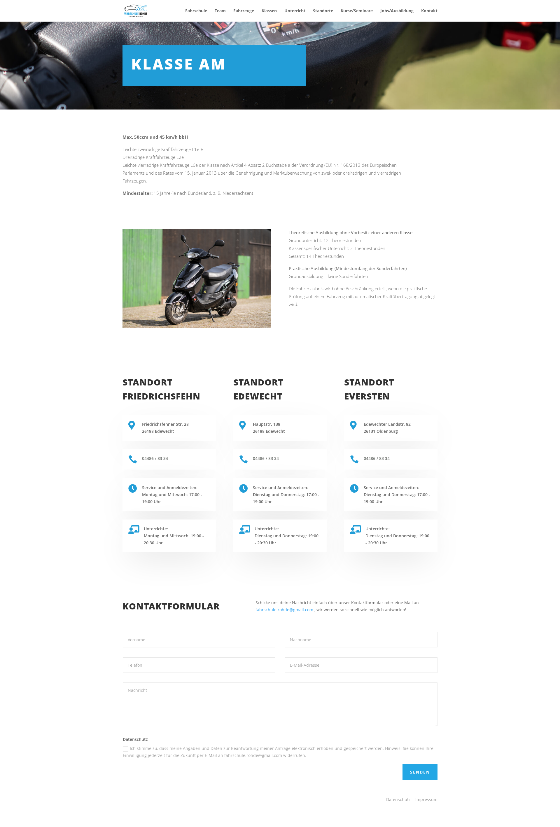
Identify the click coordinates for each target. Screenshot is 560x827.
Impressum (426, 799)
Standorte (323, 11)
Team (220, 11)
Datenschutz (398, 799)
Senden (420, 772)
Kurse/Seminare (357, 11)
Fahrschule (196, 11)
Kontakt (429, 11)
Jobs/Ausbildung (397, 11)
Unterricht (294, 11)
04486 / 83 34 (155, 458)
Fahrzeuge (243, 11)
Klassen (269, 11)
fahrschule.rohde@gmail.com (284, 609)
